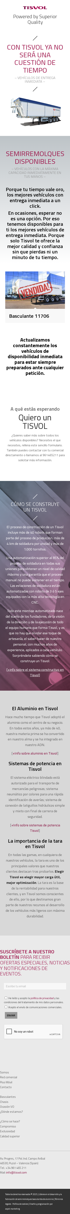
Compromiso (8, 1126)
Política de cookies (20, 1203)
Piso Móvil (6, 1082)
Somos (4, 1072)
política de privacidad (42, 998)
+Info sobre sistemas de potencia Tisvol (35, 827)
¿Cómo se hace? (10, 1121)
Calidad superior (10, 1136)
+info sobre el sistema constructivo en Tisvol (36, 672)
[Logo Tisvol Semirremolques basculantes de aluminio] (35, 7)
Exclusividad (7, 1131)
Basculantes (8, 1097)
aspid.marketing (12, 1208)
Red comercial (8, 1077)
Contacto (6, 1087)
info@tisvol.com (16, 1172)
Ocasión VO (7, 1106)
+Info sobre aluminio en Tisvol (35, 753)
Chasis (4, 1102)
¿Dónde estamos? (11, 1111)
